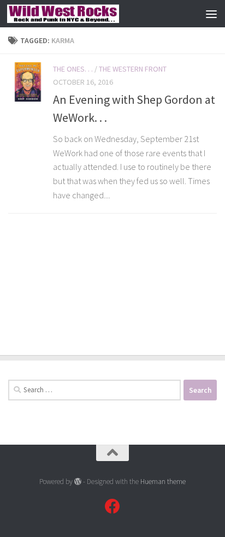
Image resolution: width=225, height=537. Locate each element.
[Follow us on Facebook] (112, 506)
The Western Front (133, 69)
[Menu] (211, 13)
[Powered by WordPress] (77, 481)
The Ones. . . (73, 69)
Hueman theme (163, 481)
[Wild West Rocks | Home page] (82, 13)
